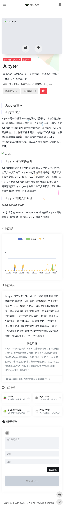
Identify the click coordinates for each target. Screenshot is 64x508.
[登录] (60, 4)
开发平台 (7, 59)
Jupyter (47, 84)
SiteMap (50, 503)
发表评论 (53, 469)
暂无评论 (12, 422)
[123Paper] (32, 4)
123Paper (24, 503)
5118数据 (40, 301)
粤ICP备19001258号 (37, 503)
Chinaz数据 (18, 306)
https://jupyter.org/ (12, 204)
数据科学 (26, 59)
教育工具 (17, 59)
